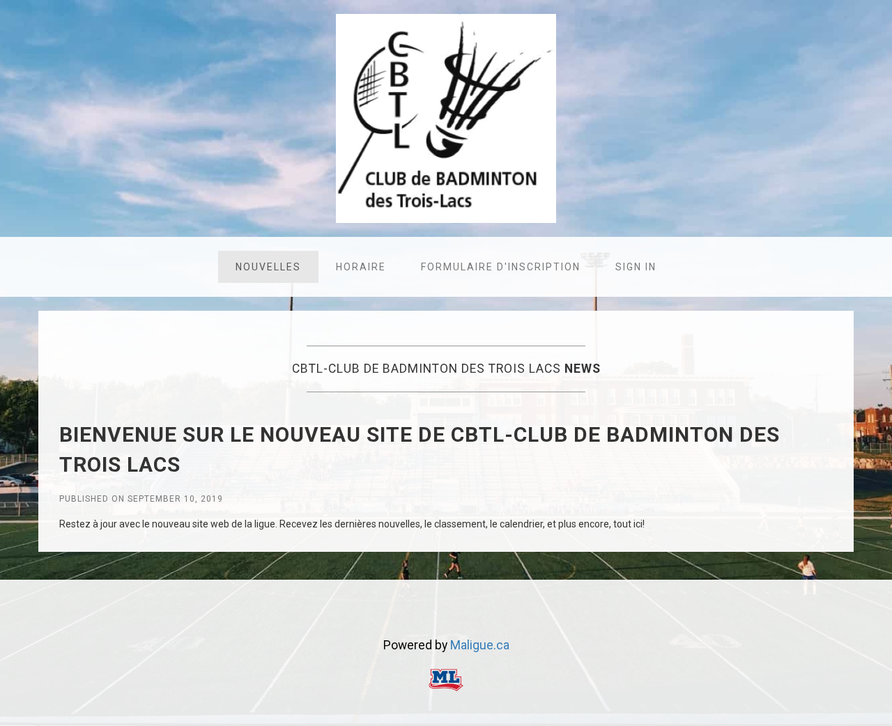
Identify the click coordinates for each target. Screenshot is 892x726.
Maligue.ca (479, 645)
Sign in (635, 266)
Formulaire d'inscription (500, 266)
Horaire (361, 266)
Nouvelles (268, 266)
